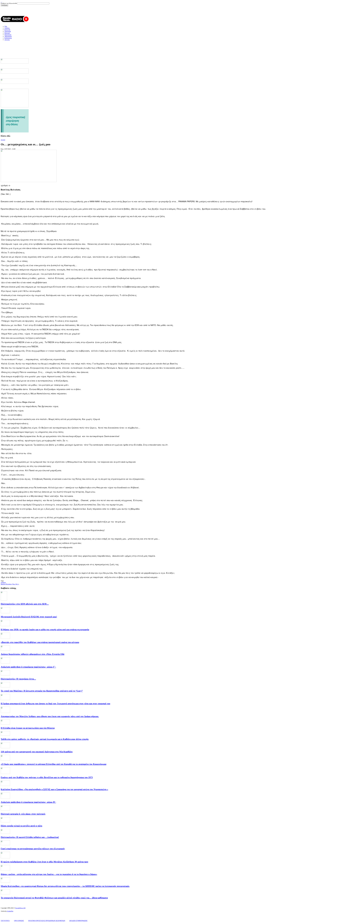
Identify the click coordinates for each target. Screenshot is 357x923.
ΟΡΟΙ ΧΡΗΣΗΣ (19, 920)
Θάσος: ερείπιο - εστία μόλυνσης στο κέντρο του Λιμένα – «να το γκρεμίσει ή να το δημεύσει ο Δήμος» (49, 874)
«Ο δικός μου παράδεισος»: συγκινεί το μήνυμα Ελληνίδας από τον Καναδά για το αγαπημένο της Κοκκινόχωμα (53, 764)
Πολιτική (7, 33)
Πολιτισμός (7, 34)
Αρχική (3, 140)
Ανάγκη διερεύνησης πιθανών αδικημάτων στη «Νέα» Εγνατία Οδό (32, 654)
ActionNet (10, 911)
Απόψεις (7, 28)
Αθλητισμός (8, 36)
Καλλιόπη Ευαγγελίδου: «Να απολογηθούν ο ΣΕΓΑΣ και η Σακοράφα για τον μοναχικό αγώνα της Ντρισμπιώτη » (54, 789)
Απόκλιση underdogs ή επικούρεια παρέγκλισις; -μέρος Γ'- (28, 667)
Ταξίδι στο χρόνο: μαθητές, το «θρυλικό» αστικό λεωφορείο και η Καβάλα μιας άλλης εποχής (45, 739)
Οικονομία (7, 31)
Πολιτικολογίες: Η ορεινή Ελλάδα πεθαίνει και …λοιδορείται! (30, 837)
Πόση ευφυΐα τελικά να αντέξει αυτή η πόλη (21, 826)
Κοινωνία (7, 29)
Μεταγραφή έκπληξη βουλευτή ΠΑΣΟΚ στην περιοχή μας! (29, 616)
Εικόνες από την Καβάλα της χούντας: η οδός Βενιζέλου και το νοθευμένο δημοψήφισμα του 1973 (47, 777)
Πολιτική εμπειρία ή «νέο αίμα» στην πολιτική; (23, 814)
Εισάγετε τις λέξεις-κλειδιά (9, 3)
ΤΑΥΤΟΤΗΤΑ (5, 920)
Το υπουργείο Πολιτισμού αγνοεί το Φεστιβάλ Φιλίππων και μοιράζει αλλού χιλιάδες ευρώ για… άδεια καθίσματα (54, 898)
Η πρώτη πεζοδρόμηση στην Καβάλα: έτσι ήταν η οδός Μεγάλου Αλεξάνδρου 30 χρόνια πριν (44, 861)
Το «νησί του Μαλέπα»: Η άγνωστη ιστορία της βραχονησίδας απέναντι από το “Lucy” (42, 691)
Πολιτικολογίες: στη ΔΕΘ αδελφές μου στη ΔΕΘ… (25, 604)
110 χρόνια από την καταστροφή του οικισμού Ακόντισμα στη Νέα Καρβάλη (37, 751)
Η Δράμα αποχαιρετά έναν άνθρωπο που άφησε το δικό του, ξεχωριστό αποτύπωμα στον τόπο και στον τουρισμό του (55, 703)
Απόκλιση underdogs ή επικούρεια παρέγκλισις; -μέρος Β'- (28, 802)
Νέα (5, 26)
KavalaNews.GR (20, 908)
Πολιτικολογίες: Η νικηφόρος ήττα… (18, 679)
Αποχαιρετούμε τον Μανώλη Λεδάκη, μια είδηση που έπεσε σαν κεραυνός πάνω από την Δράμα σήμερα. (50, 716)
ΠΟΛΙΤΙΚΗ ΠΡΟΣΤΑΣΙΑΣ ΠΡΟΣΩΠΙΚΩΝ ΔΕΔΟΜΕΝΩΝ (46, 920)
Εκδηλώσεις (8, 38)
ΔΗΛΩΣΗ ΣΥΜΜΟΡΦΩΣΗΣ (78, 920)
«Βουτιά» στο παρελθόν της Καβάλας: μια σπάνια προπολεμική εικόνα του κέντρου (40, 642)
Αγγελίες (7, 39)
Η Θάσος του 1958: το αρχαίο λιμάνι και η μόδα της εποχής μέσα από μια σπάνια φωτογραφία (45, 629)
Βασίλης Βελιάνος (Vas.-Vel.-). (10, 584)
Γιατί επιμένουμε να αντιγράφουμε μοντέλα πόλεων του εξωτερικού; (33, 848)
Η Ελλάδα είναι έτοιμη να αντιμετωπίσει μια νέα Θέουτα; (28, 728)
